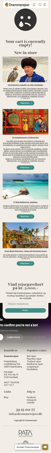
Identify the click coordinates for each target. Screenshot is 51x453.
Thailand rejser (34, 361)
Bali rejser (31, 356)
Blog (6, 397)
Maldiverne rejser (35, 364)
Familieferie (32, 369)
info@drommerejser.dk (25, 414)
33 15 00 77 (25, 409)
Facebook (31, 397)
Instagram (31, 400)
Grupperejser (33, 366)
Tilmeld (25, 310)
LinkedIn (31, 402)
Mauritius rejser (34, 359)
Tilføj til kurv (24, 103)
